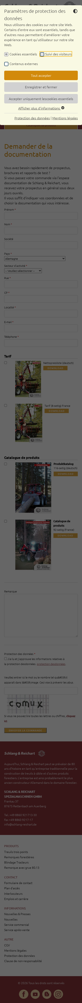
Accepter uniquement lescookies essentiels (41, 98)
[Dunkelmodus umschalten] (75, 11)
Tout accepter (41, 75)
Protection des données (32, 118)
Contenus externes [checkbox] (23, 63)
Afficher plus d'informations (39, 108)
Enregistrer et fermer (41, 87)
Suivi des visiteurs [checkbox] (58, 54)
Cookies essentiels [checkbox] (23, 54)
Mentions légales (65, 118)
